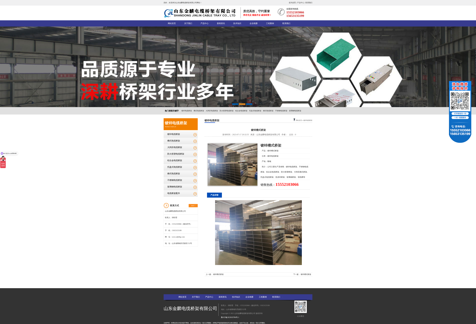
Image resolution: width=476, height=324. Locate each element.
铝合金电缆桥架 (241, 111)
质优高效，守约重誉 (256, 11)
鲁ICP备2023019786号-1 (230, 317)
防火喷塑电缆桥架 (227, 111)
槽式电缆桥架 (199, 111)
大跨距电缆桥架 (212, 111)
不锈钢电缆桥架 (281, 111)
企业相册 (254, 23)
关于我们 (188, 23)
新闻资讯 (221, 23)
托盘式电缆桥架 (255, 111)
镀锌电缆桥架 (186, 111)
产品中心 (300, 3)
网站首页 (172, 23)
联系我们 (308, 3)
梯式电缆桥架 (268, 111)
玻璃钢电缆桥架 (295, 111)
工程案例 (270, 23)
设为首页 (292, 3)
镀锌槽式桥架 (218, 274)
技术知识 (237, 23)
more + (193, 205)
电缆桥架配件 (173, 193)
